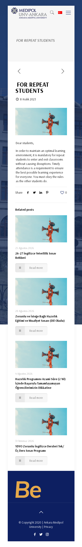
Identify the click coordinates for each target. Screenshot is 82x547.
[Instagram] (47, 534)
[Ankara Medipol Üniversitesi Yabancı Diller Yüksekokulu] (29, 12)
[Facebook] (35, 534)
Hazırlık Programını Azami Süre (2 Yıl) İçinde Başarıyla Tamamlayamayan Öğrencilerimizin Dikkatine (40, 383)
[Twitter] (41, 534)
